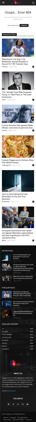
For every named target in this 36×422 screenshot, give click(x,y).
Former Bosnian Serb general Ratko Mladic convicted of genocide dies (17, 126)
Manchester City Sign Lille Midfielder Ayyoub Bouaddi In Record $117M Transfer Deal (15, 61)
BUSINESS (4, 191)
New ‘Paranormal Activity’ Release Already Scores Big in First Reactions (23, 303)
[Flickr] (18, 404)
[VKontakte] (27, 404)
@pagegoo (12, 391)
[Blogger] (8, 404)
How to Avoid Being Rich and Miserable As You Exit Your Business (15, 196)
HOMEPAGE (24, 25)
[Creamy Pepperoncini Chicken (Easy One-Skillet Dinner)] (18, 146)
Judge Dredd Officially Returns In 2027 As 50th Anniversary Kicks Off (23, 313)
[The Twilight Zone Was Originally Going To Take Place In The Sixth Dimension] (18, 81)
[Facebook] (13, 404)
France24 (4, 130)
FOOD (3, 157)
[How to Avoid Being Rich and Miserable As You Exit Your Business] (18, 181)
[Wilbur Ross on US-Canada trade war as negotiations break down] (7, 279)
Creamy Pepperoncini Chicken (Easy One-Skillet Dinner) (18, 161)
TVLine (4, 99)
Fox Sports (5, 66)
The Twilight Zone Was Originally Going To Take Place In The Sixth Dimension (16, 94)
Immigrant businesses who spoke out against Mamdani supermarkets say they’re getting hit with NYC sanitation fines (17, 234)
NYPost (4, 240)
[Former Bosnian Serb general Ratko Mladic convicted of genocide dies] (18, 114)
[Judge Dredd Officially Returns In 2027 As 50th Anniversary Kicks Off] (7, 314)
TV (3, 89)
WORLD (4, 122)
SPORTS (4, 56)
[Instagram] (23, 404)
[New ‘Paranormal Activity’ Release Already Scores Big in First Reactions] (7, 304)
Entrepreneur (5, 201)
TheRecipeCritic (6, 165)
